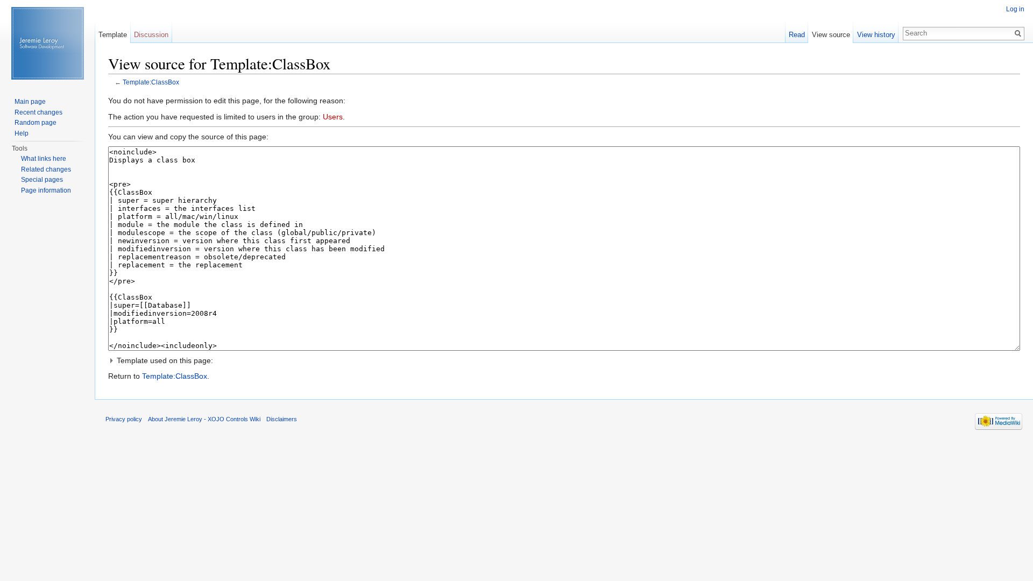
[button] (564, 360)
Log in (1015, 9)
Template (112, 35)
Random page (35, 122)
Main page (30, 101)
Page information (46, 190)
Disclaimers (281, 419)
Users (333, 116)
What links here (43, 158)
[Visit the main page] (47, 43)
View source (831, 35)
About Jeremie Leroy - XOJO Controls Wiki (204, 419)
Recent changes (38, 112)
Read (797, 35)
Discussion (151, 35)
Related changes (46, 169)
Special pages (42, 179)
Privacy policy (123, 419)
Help (22, 133)
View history (876, 35)
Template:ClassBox (151, 82)
